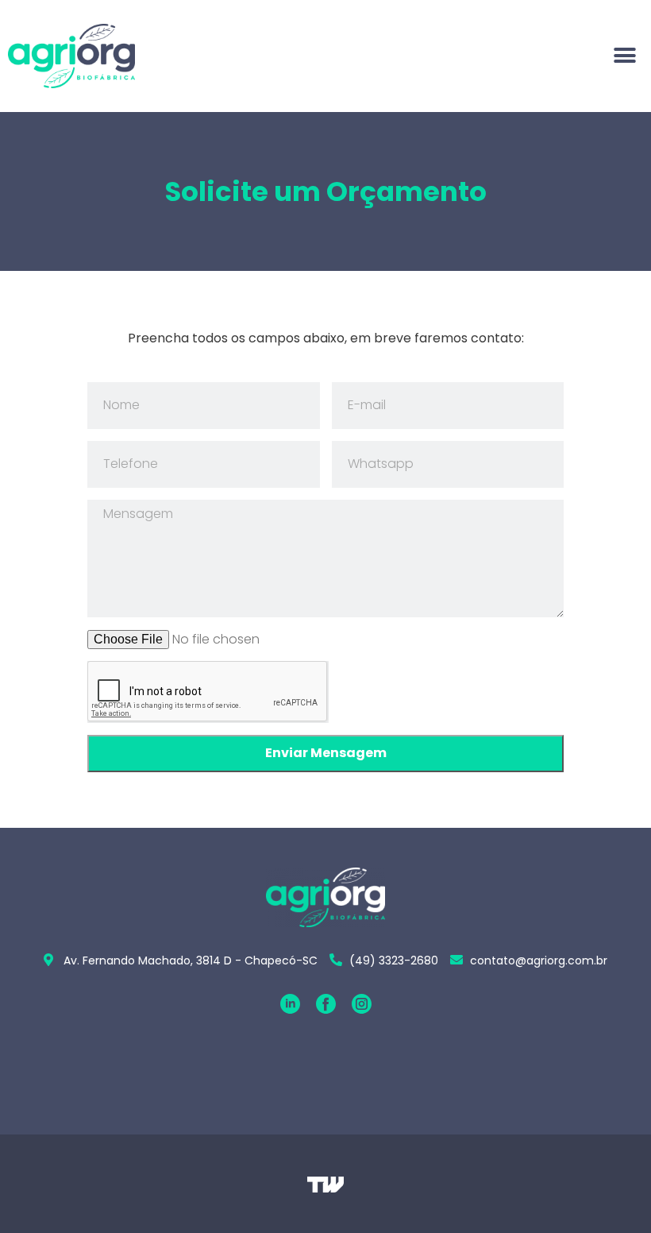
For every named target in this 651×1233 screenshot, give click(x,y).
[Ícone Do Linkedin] (290, 1004)
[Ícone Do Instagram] (362, 1004)
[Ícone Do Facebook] (326, 1004)
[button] (625, 56)
